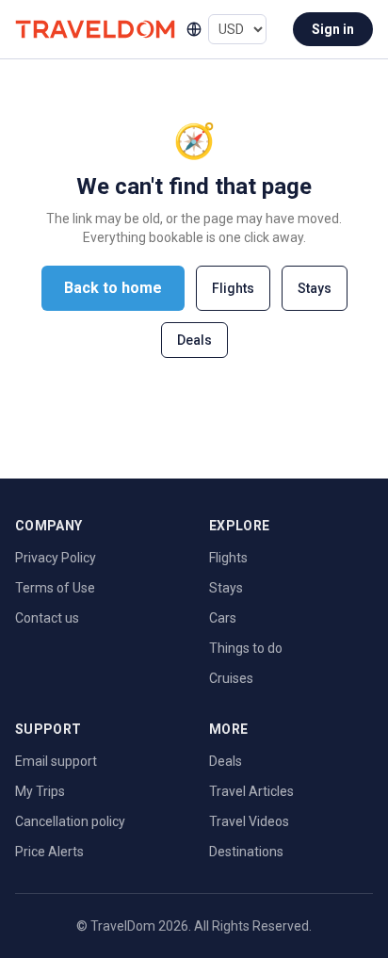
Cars (222, 617)
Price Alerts (49, 851)
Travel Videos (249, 821)
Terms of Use (55, 587)
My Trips (40, 791)
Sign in (333, 29)
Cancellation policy (70, 821)
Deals (194, 340)
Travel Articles (251, 791)
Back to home (113, 288)
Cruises (231, 678)
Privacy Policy (55, 557)
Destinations (246, 851)
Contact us (47, 617)
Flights (233, 288)
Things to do (246, 648)
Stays (314, 288)
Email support (56, 761)
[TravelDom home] (95, 29)
